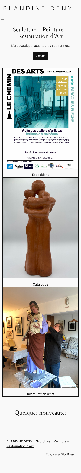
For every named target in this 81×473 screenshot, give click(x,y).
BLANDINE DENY (38, 8)
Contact (40, 55)
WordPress (68, 454)
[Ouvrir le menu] (2, 18)
